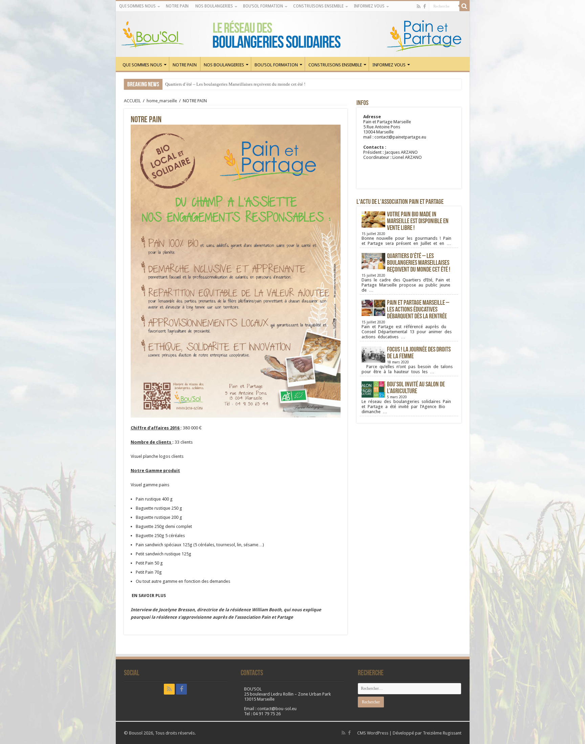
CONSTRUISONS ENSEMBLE (318, 6)
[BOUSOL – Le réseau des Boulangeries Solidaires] (293, 34)
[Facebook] (424, 6)
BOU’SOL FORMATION (263, 6)
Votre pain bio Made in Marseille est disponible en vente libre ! (418, 221)
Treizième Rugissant (442, 733)
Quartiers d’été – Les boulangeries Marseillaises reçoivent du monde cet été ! (235, 84)
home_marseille (162, 100)
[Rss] (418, 6)
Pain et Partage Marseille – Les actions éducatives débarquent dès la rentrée (418, 310)
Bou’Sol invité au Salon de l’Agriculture (416, 388)
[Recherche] (464, 6)
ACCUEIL (132, 100)
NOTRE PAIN (177, 6)
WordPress (377, 733)
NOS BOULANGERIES (214, 6)
